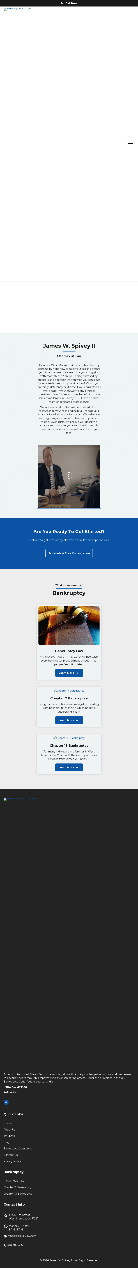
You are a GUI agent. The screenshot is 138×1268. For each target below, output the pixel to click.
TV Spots (9, 1136)
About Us (9, 1129)
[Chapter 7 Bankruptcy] (69, 690)
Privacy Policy (12, 1161)
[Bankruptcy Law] (69, 625)
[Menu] (130, 144)
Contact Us (11, 1154)
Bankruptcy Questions (18, 1148)
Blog (7, 1142)
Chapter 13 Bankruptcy (18, 1193)
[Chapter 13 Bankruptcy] (69, 737)
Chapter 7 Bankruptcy (17, 1187)
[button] (69, 476)
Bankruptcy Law (14, 1181)
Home (8, 1123)
